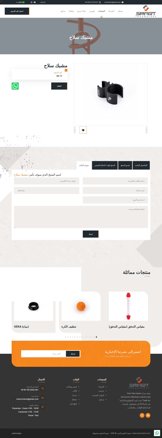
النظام (59, 86)
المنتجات (101, 11)
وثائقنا (71, 11)
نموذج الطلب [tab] (84, 165)
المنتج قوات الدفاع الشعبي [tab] (105, 165)
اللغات (19, 2)
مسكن (120, 11)
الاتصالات (42, 2)
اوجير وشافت (71, 387)
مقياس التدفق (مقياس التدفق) (127, 326)
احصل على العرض (17, 11)
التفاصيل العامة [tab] (141, 165)
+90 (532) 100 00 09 (91, 2)
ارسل (91, 234)
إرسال (73, 354)
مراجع (63, 11)
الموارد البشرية (98, 395)
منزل (85, 31)
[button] (96, 337)
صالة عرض (81, 11)
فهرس (92, 11)
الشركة (111, 11)
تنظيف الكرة (68, 326)
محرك (74, 395)
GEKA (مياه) (21, 326)
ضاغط (74, 399)
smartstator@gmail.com (112, 2)
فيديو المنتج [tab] (125, 165)
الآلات (74, 391)
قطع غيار (79, 31)
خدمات (101, 391)
